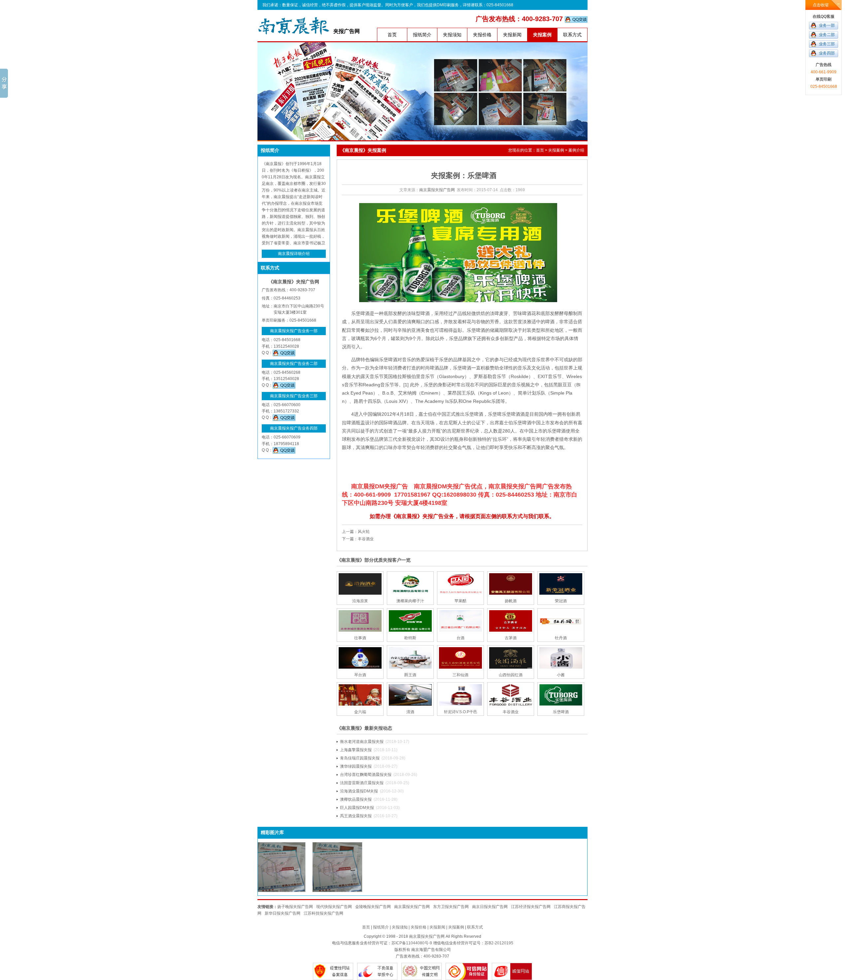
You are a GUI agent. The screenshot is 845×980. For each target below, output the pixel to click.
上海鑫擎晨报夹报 (356, 750)
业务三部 (827, 44)
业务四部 (827, 53)
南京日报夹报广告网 (490, 906)
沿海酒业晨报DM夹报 (359, 791)
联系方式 (572, 34)
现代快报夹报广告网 (334, 906)
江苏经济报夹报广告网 (531, 906)
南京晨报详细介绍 (294, 253)
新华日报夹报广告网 (282, 913)
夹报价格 (482, 34)
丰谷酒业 (366, 539)
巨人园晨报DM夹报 (357, 807)
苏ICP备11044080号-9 (411, 943)
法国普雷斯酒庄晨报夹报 (362, 783)
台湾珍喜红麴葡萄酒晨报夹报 (365, 774)
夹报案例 (542, 34)
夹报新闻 (512, 34)
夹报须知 (452, 34)
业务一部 (827, 25)
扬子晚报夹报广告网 (295, 906)
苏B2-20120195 (499, 943)
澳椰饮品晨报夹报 (356, 799)
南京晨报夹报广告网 (437, 190)
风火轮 (364, 531)
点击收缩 (820, 5)
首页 (392, 34)
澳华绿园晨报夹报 (356, 766)
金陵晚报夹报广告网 (373, 906)
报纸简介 (422, 34)
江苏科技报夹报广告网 (323, 913)
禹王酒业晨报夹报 (356, 816)
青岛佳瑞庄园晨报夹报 (360, 758)
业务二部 (827, 34)
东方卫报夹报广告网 (451, 906)
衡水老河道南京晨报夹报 (362, 741)
